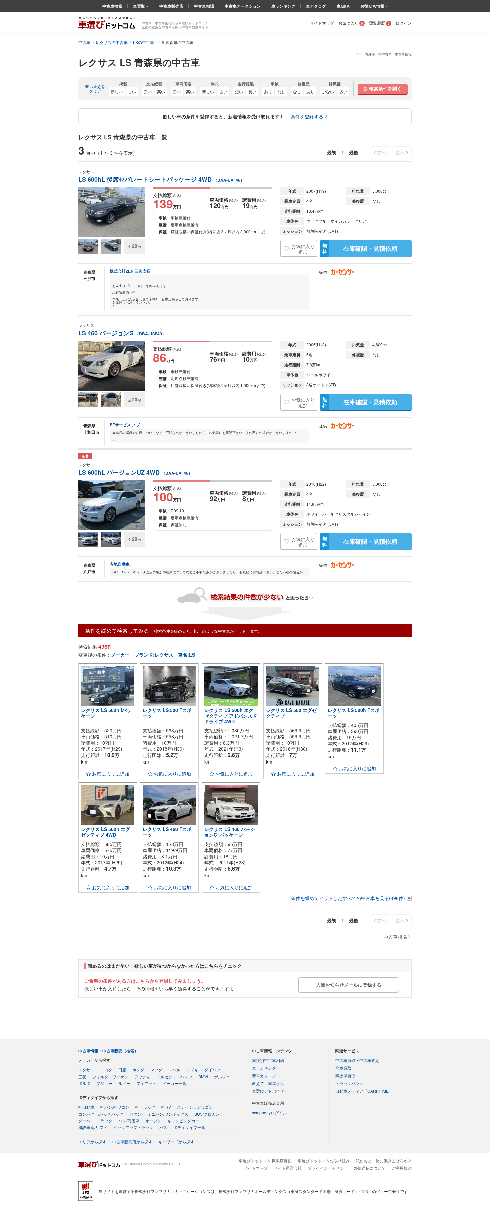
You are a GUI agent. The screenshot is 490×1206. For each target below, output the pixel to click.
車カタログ (316, 6)
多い (343, 91)
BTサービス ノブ (125, 425)
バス (163, 1127)
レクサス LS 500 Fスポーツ (167, 713)
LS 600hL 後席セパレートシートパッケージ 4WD (161, 179)
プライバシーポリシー (328, 1168)
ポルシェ (222, 1076)
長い (252, 91)
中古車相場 (204, 6)
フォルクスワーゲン (110, 1076)
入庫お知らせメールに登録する (348, 984)
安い (148, 91)
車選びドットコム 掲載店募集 (265, 1160)
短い (239, 91)
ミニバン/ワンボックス (167, 1114)
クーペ (84, 1120)
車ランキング (283, 6)
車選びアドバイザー (270, 1091)
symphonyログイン (269, 1112)
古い (132, 91)
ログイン (404, 23)
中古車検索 (112, 6)
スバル (174, 1069)
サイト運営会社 (288, 1168)
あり (268, 91)
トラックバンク (349, 1083)
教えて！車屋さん (268, 1083)
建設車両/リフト (92, 1127)
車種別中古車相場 (268, 1060)
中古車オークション (243, 6)
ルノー (124, 1083)
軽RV (166, 1107)
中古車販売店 (171, 6)
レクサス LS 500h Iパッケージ (106, 713)
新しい (117, 91)
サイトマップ (322, 23)
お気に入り (350, 23)
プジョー (104, 1083)
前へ (381, 152)
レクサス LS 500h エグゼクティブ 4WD (105, 832)
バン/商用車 (128, 1120)
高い (161, 91)
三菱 (82, 1076)
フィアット (146, 1083)
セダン (135, 1114)
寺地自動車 (120, 564)
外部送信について (370, 1168)
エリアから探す (92, 1141)
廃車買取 (343, 1068)
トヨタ (106, 1069)
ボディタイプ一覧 (189, 1127)
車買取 (139, 6)
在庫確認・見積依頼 (359, 248)
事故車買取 (345, 1075)
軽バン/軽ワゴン (114, 1107)
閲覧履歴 (379, 23)
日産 (122, 1069)
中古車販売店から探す (132, 1141)
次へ (400, 152)
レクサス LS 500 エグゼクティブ (291, 713)
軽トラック (145, 1107)
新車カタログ (264, 1075)
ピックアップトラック (133, 1127)
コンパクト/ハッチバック (100, 1114)
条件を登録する (307, 116)
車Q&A (343, 6)
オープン (153, 1120)
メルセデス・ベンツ (174, 1076)
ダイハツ (212, 1069)
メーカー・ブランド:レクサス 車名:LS (153, 654)
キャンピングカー (183, 1120)
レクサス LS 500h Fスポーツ (354, 713)
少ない (328, 91)
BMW (203, 1076)
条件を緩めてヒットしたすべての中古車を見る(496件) (348, 898)
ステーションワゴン (195, 1107)
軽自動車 (86, 1107)
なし (281, 91)
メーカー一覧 (174, 1083)
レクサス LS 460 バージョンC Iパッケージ (229, 832)
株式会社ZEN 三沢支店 (130, 271)
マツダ (156, 1069)
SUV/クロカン (207, 1114)
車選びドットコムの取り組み (324, 1160)
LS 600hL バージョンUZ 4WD (135, 472)
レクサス (86, 1069)
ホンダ (138, 1069)
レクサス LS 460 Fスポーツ (167, 832)
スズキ (192, 1069)
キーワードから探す (176, 1141)
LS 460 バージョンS (122, 333)
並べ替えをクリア (95, 89)
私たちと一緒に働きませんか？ (384, 1160)
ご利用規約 (402, 1168)
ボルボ (84, 1083)
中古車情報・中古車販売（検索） (108, 1051)
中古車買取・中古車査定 (357, 1060)
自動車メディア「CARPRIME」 (364, 1091)
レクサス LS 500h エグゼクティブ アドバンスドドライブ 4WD (230, 716)
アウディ (142, 1076)
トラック (104, 1120)
